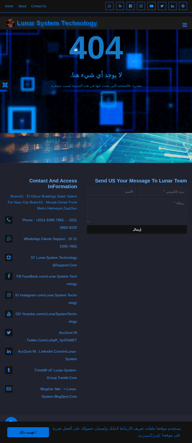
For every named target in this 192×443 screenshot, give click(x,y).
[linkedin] (172, 6)
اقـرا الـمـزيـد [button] (149, 435)
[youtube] (152, 6)
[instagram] (141, 6)
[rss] (120, 6)
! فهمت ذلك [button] (28, 432)
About (22, 6)
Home (9, 6)
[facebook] (130, 6)
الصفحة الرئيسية (94, 95)
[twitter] (162, 6)
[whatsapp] (110, 6)
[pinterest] (183, 6)
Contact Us (38, 6)
